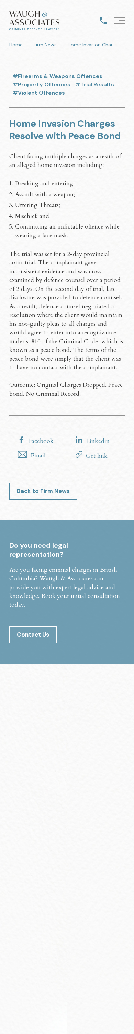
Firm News (45, 44)
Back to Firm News (43, 491)
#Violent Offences (39, 92)
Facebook (41, 441)
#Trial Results (94, 84)
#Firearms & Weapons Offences (57, 76)
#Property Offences (41, 84)
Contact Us (33, 634)
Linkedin (98, 441)
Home (16, 44)
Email (38, 455)
